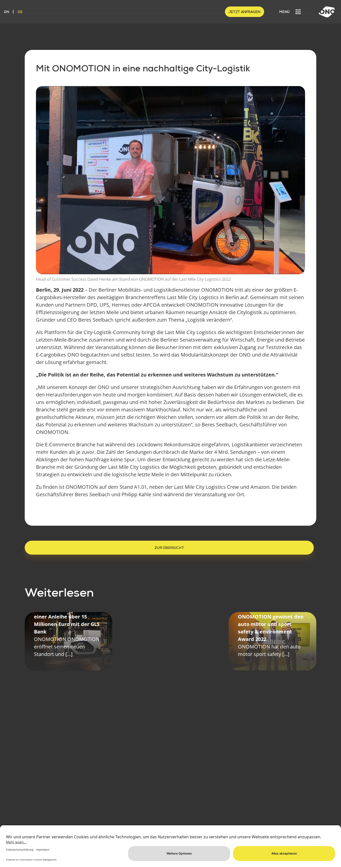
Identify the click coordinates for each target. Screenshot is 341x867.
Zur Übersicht (169, 547)
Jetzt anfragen (244, 11)
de (19, 11)
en (6, 11)
